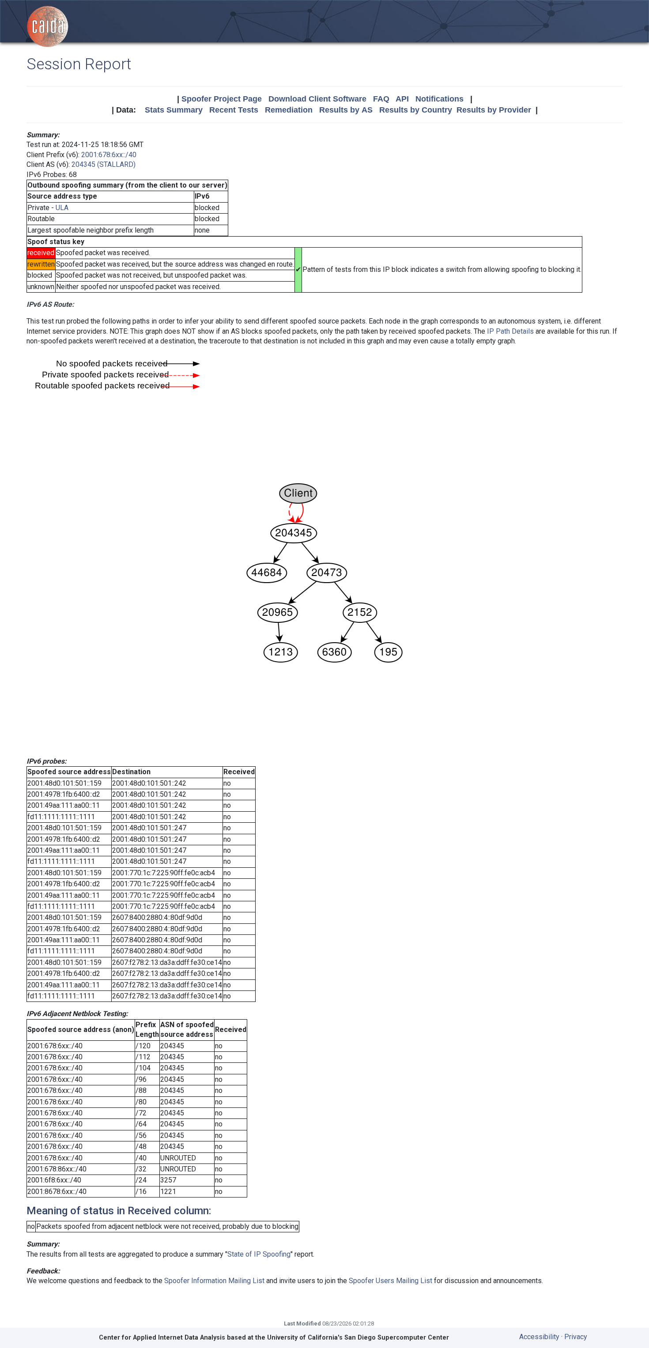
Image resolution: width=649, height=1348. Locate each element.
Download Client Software (317, 98)
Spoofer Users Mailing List (390, 1280)
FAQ (381, 98)
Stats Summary (174, 109)
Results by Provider (494, 109)
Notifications (439, 98)
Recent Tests (233, 109)
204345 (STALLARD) (104, 164)
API (402, 98)
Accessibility (539, 1337)
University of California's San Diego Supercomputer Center (358, 1337)
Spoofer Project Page (221, 98)
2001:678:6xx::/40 (108, 155)
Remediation (289, 109)
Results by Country (415, 109)
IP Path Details (510, 331)
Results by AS (346, 109)
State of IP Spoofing (259, 1254)
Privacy (575, 1337)
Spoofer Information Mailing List (214, 1280)
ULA (62, 207)
